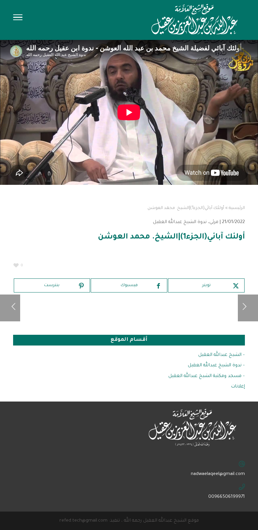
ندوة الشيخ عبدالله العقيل (180, 222)
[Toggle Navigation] (18, 19)
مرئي (213, 222)
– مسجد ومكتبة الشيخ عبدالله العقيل (206, 376)
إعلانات (238, 386)
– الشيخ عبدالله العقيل (221, 355)
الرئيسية (237, 208)
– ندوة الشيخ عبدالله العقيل (216, 365)
